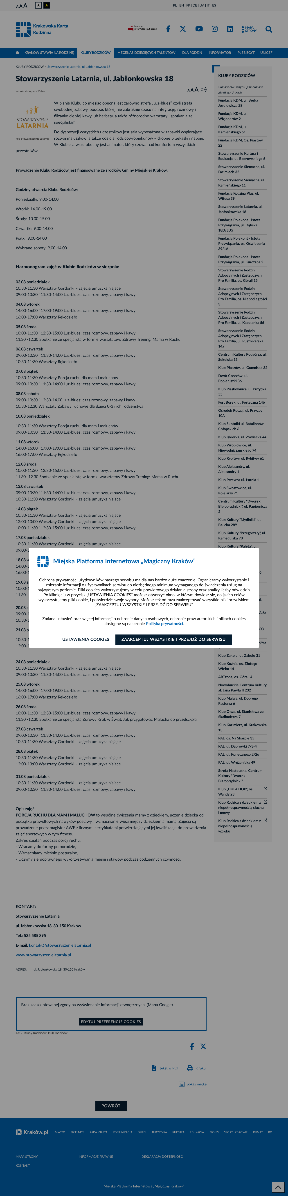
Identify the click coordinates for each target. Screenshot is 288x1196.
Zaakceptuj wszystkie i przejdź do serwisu (174, 640)
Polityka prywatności (164, 624)
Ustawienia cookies (85, 640)
